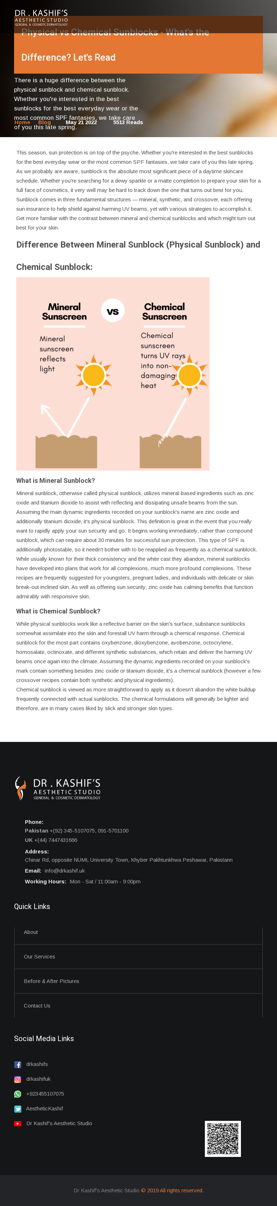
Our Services (39, 956)
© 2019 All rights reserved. (172, 1190)
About (31, 932)
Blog (44, 122)
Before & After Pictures (51, 981)
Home (22, 122)
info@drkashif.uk (65, 871)
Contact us (37, 1005)
